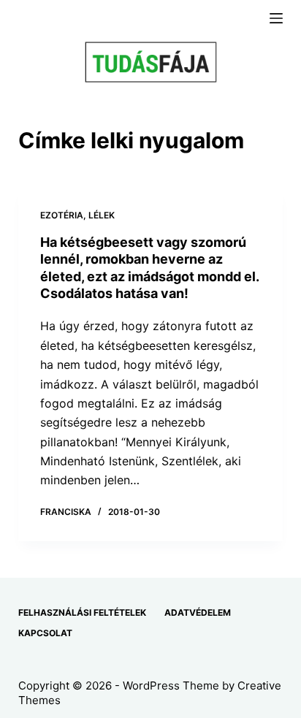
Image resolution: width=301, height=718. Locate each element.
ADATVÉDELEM (197, 612)
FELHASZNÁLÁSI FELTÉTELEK (82, 612)
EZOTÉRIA (61, 215)
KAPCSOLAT (45, 632)
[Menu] (276, 18)
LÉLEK (101, 215)
